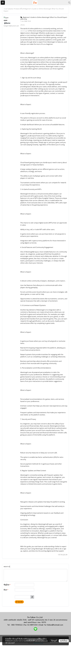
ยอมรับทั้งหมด (64, 641)
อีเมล (6, 590)
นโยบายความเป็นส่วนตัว (41, 641)
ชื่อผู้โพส (7, 585)
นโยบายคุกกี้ (11, 643)
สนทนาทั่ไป (19, 9)
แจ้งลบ (22, 25)
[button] (69, 3)
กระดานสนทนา (9, 9)
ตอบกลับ (20, 602)
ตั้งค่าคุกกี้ (54, 641)
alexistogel (24, 31)
